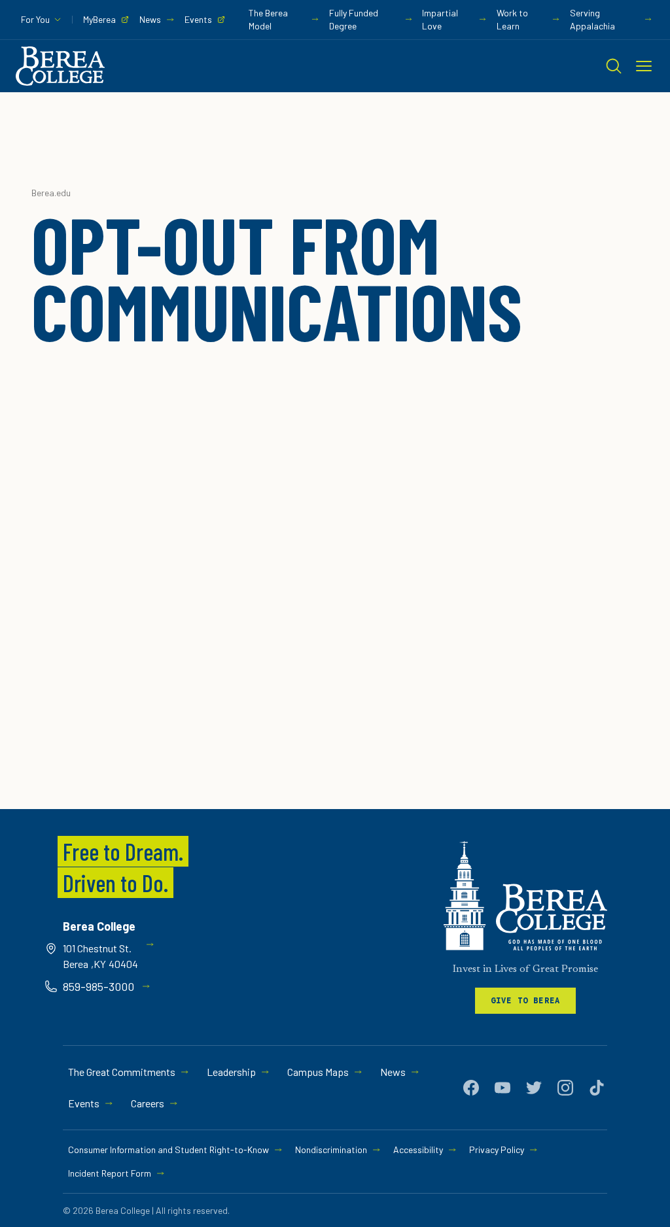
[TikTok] (596, 1087)
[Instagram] (565, 1087)
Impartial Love (440, 19)
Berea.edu (51, 192)
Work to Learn (512, 19)
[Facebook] (471, 1087)
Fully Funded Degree (353, 19)
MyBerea (99, 19)
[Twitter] (533, 1087)
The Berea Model (268, 19)
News (150, 19)
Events (198, 19)
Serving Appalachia (592, 19)
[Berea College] (525, 895)
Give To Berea (526, 1000)
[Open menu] (643, 66)
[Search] (614, 66)
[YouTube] (502, 1087)
